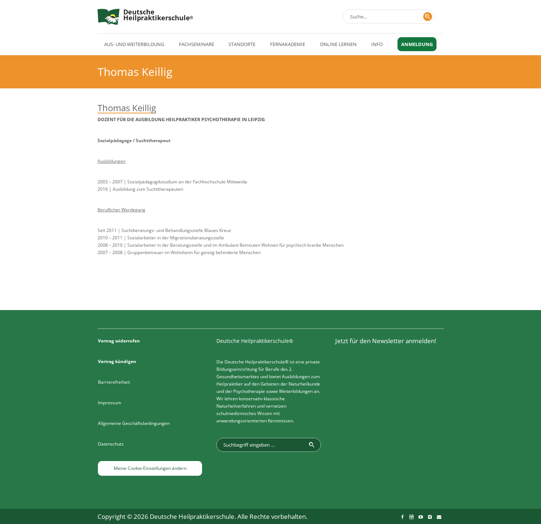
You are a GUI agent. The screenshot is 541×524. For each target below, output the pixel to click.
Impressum (109, 403)
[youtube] (421, 517)
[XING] (430, 517)
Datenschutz (111, 444)
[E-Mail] (439, 517)
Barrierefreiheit (114, 382)
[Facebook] (402, 517)
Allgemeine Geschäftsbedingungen (134, 423)
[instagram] (411, 517)
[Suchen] (427, 16)
